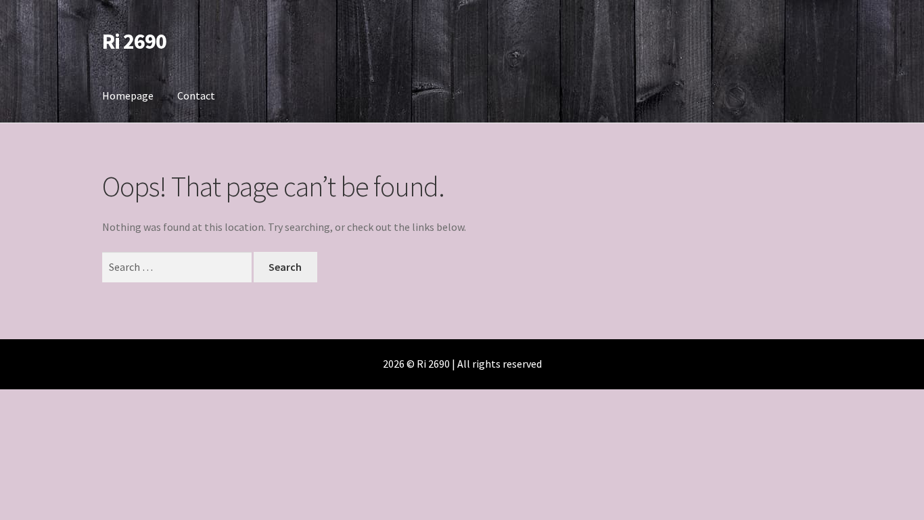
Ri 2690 (134, 41)
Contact (196, 95)
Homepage (128, 95)
